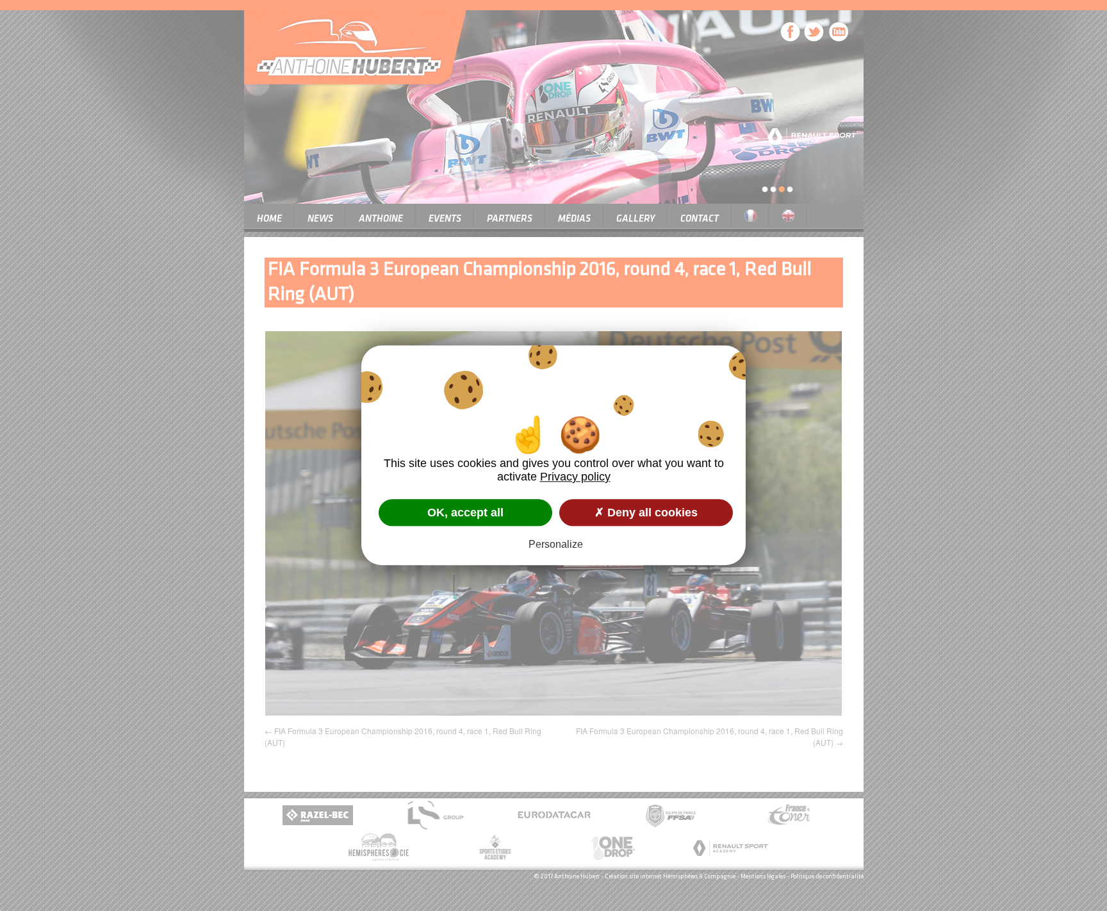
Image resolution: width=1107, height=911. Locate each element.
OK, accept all (465, 512)
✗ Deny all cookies (646, 512)
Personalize (556, 544)
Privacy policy (575, 476)
